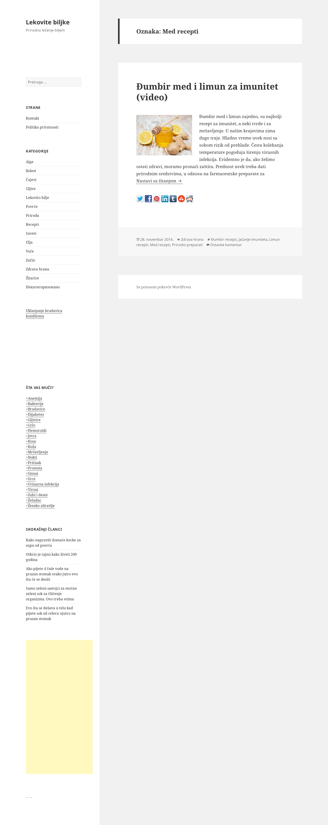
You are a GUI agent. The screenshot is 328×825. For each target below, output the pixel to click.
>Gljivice (33, 419)
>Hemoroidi (36, 430)
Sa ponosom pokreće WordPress (163, 287)
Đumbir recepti (224, 239)
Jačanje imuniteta (253, 239)
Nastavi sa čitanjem (159, 181)
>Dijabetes (35, 414)
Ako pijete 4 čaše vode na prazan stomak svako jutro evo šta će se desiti (52, 574)
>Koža (31, 446)
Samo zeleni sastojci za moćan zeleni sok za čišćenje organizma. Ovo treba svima (51, 593)
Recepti (32, 224)
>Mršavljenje (37, 451)
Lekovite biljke (48, 22)
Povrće (32, 206)
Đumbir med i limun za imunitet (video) (207, 91)
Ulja (29, 242)
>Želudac (33, 500)
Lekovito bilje (37, 197)
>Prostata (34, 468)
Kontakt (32, 118)
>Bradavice (35, 409)
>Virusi (32, 489)
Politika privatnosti (42, 127)
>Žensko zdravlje (40, 505)
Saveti (31, 233)
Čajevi (31, 179)
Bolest (31, 170)
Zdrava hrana (37, 269)
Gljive (31, 188)
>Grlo (30, 425)
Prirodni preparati (187, 244)
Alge (29, 161)
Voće (30, 251)
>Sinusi (32, 473)
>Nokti (31, 457)
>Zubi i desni (37, 494)
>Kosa (31, 441)
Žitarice (32, 278)
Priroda (32, 215)
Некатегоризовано (43, 287)
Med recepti (160, 244)
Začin (30, 260)
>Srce (30, 478)
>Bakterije (35, 403)
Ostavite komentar (226, 244)
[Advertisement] (59, 707)
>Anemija (34, 398)
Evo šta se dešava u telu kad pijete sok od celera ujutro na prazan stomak (51, 613)
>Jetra (31, 435)
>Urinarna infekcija (42, 484)
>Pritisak (33, 462)
